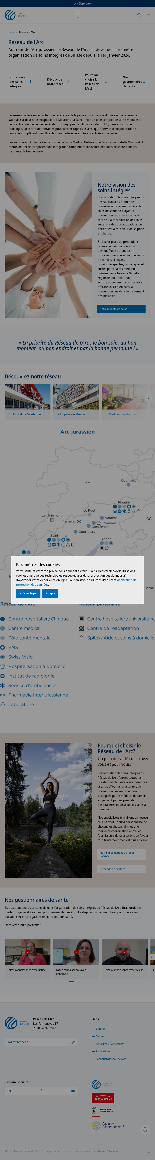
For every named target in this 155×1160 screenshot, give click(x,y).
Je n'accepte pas (28, 593)
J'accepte (50, 593)
